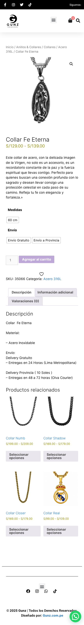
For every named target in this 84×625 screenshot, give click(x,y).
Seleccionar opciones (19, 456)
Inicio (9, 47)
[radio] (13, 220)
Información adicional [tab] (55, 292)
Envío (12, 230)
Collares (49, 47)
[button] (53, 20)
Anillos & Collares (28, 47)
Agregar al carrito (36, 259)
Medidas (15, 210)
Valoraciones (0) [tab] (25, 301)
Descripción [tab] (21, 292)
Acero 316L (52, 279)
